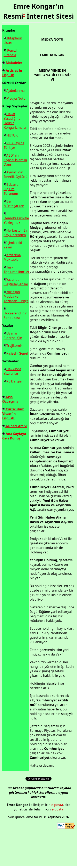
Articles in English (12, 72)
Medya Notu (15, 98)
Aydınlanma (15, 90)
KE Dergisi (14, 381)
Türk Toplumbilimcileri (17, 269)
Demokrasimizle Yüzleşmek (16, 220)
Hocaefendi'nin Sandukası (15, 315)
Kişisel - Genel (17, 353)
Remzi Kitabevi (10, 52)
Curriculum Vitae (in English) (13, 413)
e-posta (57, 804)
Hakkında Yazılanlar (12, 371)
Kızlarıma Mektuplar (12, 257)
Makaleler (13, 62)
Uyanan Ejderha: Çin (13, 335)
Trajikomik (14, 345)
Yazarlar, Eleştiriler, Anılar (16, 281)
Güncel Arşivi (16, 426)
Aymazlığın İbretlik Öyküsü (16, 174)
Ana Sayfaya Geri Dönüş (14, 435)
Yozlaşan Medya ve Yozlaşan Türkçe (16, 296)
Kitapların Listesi (13, 40)
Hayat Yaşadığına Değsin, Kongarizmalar (15, 121)
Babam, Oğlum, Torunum (11, 189)
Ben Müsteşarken (14, 203)
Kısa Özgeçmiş (10, 399)
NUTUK (12, 135)
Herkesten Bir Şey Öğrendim (16, 232)
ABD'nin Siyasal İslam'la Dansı (15, 160)
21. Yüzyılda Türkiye (14, 145)
